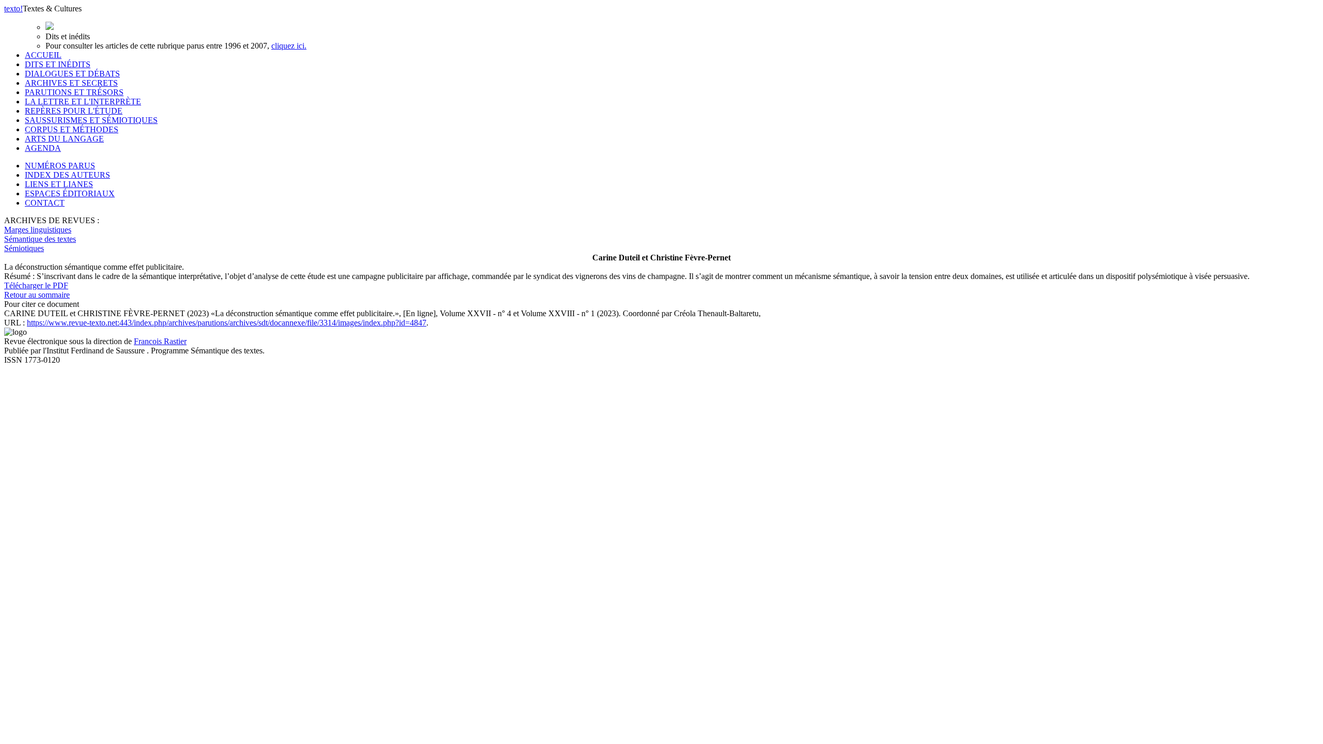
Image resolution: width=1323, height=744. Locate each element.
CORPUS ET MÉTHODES (71, 129)
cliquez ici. (288, 45)
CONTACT (45, 202)
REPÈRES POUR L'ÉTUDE (73, 110)
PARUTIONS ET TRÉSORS (74, 92)
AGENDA (43, 148)
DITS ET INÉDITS (57, 64)
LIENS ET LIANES (59, 184)
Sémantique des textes (40, 239)
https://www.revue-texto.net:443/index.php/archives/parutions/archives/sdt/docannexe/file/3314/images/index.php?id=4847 (226, 322)
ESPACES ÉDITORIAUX (70, 193)
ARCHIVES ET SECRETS (71, 83)
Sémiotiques (24, 248)
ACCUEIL (43, 55)
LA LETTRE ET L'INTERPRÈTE (83, 101)
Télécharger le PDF (36, 285)
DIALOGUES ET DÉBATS (72, 73)
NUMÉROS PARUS (60, 165)
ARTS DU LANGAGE (64, 138)
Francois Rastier (160, 341)
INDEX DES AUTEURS (67, 175)
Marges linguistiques (37, 229)
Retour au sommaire (37, 294)
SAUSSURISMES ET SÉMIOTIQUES (91, 120)
